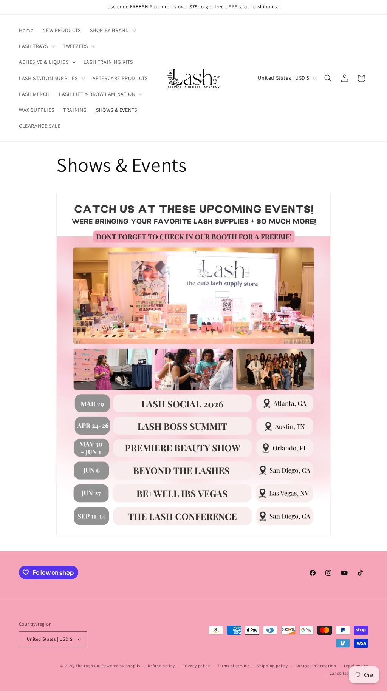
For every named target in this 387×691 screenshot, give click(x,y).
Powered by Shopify (121, 665)
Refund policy (161, 665)
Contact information (316, 665)
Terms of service (233, 665)
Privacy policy (196, 665)
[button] (112, 30)
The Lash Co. (89, 665)
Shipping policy (272, 665)
